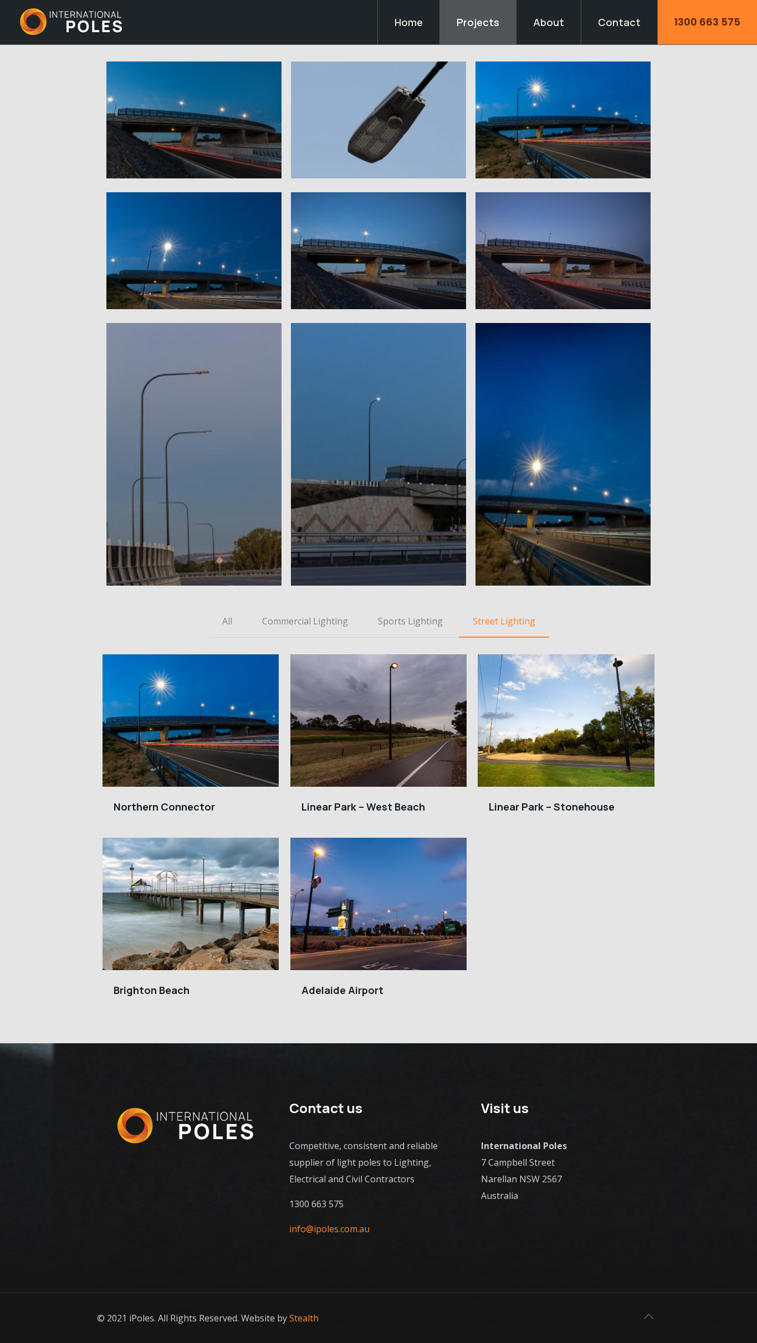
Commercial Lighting (305, 621)
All (227, 621)
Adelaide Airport (342, 990)
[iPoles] (72, 22)
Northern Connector (164, 806)
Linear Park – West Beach (363, 806)
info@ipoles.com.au (329, 1229)
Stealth (304, 1318)
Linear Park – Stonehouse (552, 806)
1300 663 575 (707, 22)
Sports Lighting (410, 621)
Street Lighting (504, 621)
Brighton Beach (152, 990)
